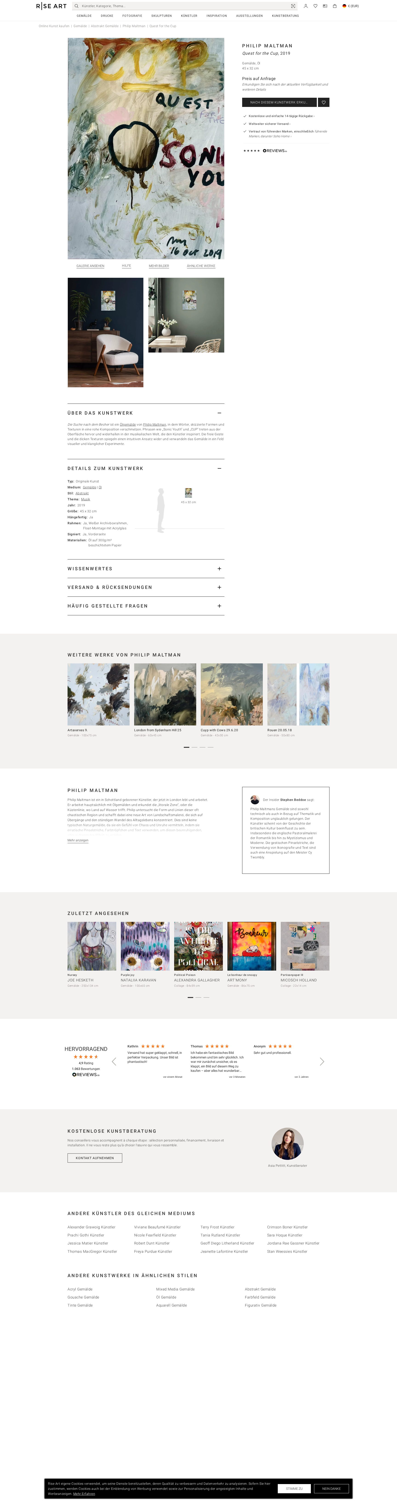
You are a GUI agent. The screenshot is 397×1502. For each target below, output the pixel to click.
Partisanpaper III (292, 975)
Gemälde (84, 15)
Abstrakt (82, 493)
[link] (293, 6)
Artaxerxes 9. (78, 730)
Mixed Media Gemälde (175, 1289)
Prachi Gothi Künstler (86, 1235)
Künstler (189, 15)
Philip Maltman (134, 26)
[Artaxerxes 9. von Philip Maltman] (99, 694)
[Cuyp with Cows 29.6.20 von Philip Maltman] (232, 694)
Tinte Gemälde (80, 1305)
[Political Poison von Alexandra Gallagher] (198, 946)
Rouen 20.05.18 (279, 730)
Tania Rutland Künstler (220, 1235)
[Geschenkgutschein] (325, 5)
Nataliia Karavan (138, 980)
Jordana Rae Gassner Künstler (293, 1243)
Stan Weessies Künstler (287, 1251)
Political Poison (185, 975)
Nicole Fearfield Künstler (155, 1235)
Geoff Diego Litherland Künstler (227, 1243)
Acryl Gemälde (80, 1289)
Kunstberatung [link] (285, 15)
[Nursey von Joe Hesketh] (92, 946)
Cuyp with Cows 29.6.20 (219, 730)
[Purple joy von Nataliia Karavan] (145, 946)
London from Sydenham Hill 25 (157, 730)
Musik (85, 499)
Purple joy (127, 975)
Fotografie (132, 15)
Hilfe (126, 265)
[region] (218, 1061)
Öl (100, 487)
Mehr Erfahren (84, 1494)
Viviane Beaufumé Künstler (157, 1227)
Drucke (107, 15)
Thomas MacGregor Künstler (92, 1251)
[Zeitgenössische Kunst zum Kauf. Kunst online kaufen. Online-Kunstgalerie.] (51, 6)
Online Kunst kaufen (54, 26)
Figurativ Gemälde (261, 1305)
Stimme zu (294, 1489)
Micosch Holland (299, 980)
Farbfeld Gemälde (260, 1297)
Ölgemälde (128, 424)
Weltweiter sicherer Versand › (270, 124)
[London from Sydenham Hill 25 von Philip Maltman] (165, 694)
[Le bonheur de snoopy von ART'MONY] (251, 946)
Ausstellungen (249, 15)
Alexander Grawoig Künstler (91, 1227)
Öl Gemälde (166, 1297)
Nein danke (331, 1489)
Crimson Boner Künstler (287, 1227)
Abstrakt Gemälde (105, 26)
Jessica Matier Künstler (88, 1243)
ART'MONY (237, 980)
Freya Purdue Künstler (153, 1251)
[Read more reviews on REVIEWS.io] (86, 1075)
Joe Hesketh (81, 980)
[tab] (146, 413)
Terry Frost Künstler (217, 1227)
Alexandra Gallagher (197, 980)
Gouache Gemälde (83, 1297)
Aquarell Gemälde (171, 1305)
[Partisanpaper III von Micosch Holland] (305, 946)
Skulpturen (161, 15)
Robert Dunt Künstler (152, 1243)
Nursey (72, 975)
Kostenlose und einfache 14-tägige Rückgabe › (282, 116)
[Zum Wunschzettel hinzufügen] (323, 102)
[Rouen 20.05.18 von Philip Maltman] (298, 694)
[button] (114, 1062)
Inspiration (217, 15)
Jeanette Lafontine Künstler (224, 1251)
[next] (324, 696)
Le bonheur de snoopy (242, 975)
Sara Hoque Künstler (285, 1235)
